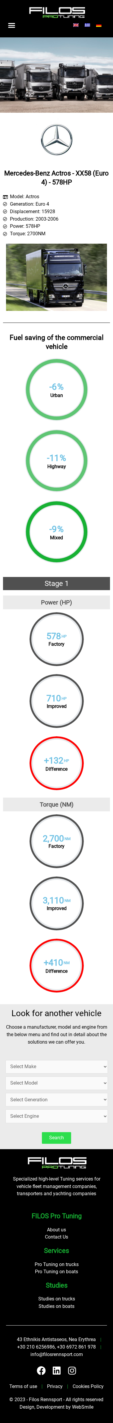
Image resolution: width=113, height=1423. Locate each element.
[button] (11, 25)
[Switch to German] (99, 25)
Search (56, 1137)
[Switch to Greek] (87, 25)
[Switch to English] (76, 25)
